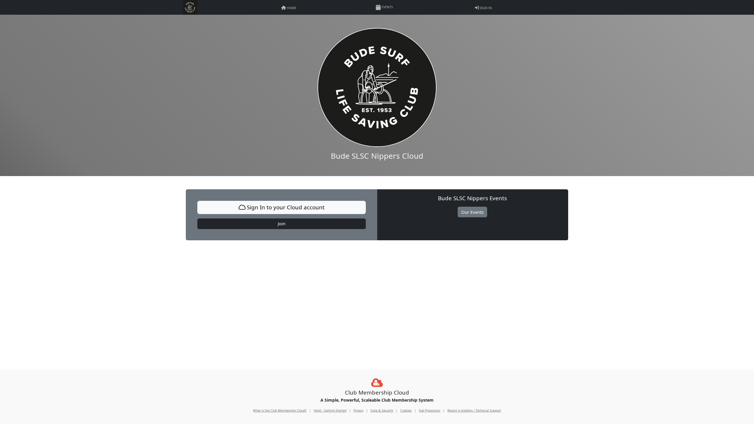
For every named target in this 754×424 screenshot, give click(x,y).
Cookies (406, 410)
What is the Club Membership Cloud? (280, 410)
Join (281, 223)
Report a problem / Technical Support (474, 410)
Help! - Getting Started (330, 410)
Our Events (472, 212)
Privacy (358, 410)
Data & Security (382, 410)
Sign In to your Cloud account (285, 207)
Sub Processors (429, 410)
